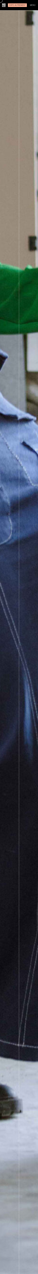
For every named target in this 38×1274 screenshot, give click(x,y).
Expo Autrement (17, 5)
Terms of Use (5, 1271)
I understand (31, 1270)
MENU (32, 5)
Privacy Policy (15, 1271)
